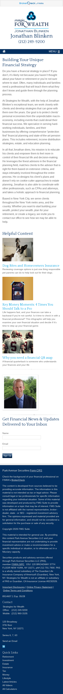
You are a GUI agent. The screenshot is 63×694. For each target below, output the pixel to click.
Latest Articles (9, 681)
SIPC (21, 564)
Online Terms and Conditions (18, 590)
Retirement (8, 656)
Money (5, 674)
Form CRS (36, 470)
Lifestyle (6, 678)
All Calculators (9, 689)
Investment (8, 660)
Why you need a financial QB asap (27, 358)
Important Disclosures (13, 587)
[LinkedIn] (3, 647)
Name (5, 433)
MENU (53, 51)
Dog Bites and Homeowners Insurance (30, 265)
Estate (5, 664)
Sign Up (7, 455)
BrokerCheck (18, 480)
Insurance (7, 667)
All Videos (7, 685)
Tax (4, 671)
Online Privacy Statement (39, 587)
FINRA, (15, 564)
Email (5, 444)
